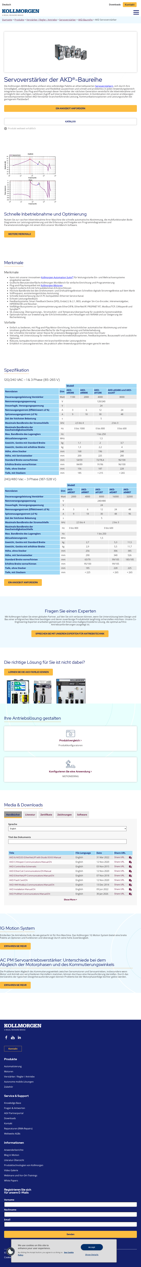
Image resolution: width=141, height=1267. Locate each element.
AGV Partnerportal (13, 1113)
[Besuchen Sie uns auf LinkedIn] (20, 1037)
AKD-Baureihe (85, 19)
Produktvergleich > (70, 740)
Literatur (30, 814)
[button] (10, 1251)
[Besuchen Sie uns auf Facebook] (6, 1037)
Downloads (115, 4)
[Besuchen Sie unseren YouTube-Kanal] (13, 1037)
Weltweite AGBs (12, 1133)
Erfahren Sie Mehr (15, 946)
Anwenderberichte (13, 1149)
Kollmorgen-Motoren (52, 285)
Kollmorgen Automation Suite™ (57, 277)
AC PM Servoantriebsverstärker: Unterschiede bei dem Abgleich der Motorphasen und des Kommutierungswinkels (57, 962)
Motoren (8, 1071)
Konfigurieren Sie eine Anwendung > (70, 771)
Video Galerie (11, 1170)
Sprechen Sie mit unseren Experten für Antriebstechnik (70, 633)
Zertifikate (46, 814)
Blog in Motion (11, 1155)
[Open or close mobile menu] (136, 12)
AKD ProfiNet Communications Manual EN (29, 893)
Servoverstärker (67, 19)
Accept (91, 1247)
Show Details (92, 1254)
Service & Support (16, 1096)
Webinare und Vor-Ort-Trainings (20, 1175)
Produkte (19, 19)
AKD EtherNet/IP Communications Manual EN (31, 875)
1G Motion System (17, 928)
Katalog (70, 121)
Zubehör (8, 1086)
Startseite (7, 19)
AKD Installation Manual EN (22, 889)
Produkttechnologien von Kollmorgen (23, 1165)
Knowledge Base (12, 1102)
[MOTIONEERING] (70, 764)
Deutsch (6, 4)
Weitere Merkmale (19, 234)
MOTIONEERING (70, 776)
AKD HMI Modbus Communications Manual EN (31, 884)
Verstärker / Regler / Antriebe (41, 19)
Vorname (9, 1199)
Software (82, 814)
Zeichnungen (64, 814)
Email (7, 1219)
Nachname (10, 1209)
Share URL (119, 857)
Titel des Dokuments (19, 837)
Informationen (14, 1142)
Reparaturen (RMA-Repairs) (18, 1128)
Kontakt (130, 4)
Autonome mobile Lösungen (19, 1081)
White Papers (11, 1180)
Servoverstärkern (104, 86)
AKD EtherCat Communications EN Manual (30, 871)
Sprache (12, 824)
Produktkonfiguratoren (71, 745)
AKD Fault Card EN (18, 880)
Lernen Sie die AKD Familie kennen (28, 672)
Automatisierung (13, 1066)
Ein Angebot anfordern (70, 108)
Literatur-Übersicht (14, 1160)
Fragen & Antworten (14, 1108)
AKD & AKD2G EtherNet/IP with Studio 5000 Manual (35, 857)
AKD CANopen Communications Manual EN (30, 861)
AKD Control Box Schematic (22, 866)
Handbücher (13, 814)
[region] (64, 1251)
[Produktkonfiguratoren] (70, 733)
